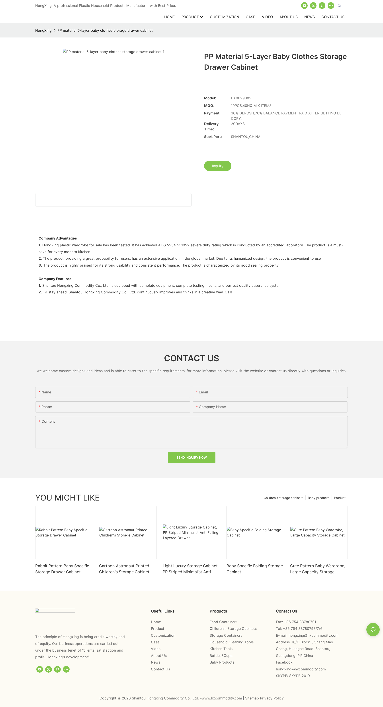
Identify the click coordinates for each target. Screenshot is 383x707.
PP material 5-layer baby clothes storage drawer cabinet (105, 30)
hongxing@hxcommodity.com (313, 635)
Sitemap (252, 698)
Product (340, 498)
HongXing (43, 30)
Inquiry (217, 166)
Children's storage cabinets (283, 498)
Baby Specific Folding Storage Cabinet (255, 569)
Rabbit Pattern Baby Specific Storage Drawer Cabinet (62, 569)
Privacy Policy (272, 698)
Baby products (318, 498)
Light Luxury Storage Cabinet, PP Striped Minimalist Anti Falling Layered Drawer (191, 569)
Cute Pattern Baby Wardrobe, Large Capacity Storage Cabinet (317, 569)
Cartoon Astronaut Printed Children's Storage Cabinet (124, 569)
